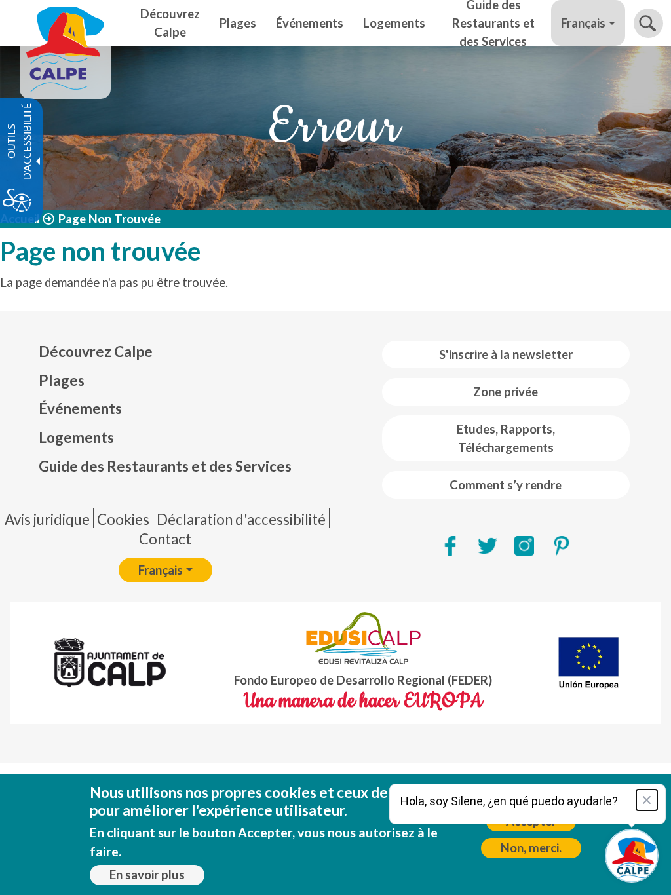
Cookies (123, 519)
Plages (62, 380)
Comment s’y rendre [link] (506, 485)
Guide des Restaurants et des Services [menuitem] (493, 23)
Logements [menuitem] (394, 23)
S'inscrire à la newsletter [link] (506, 354)
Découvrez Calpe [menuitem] (170, 23)
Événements (80, 408)
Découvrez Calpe (96, 351)
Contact (165, 539)
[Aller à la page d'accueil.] (65, 23)
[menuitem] (165, 352)
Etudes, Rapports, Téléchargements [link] (506, 438)
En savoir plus (147, 874)
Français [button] (583, 23)
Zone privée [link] (505, 392)
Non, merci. (531, 848)
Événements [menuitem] (309, 23)
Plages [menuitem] (238, 23)
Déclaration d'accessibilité (241, 519)
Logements (76, 437)
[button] (648, 23)
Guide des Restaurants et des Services (165, 466)
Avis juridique (47, 519)
